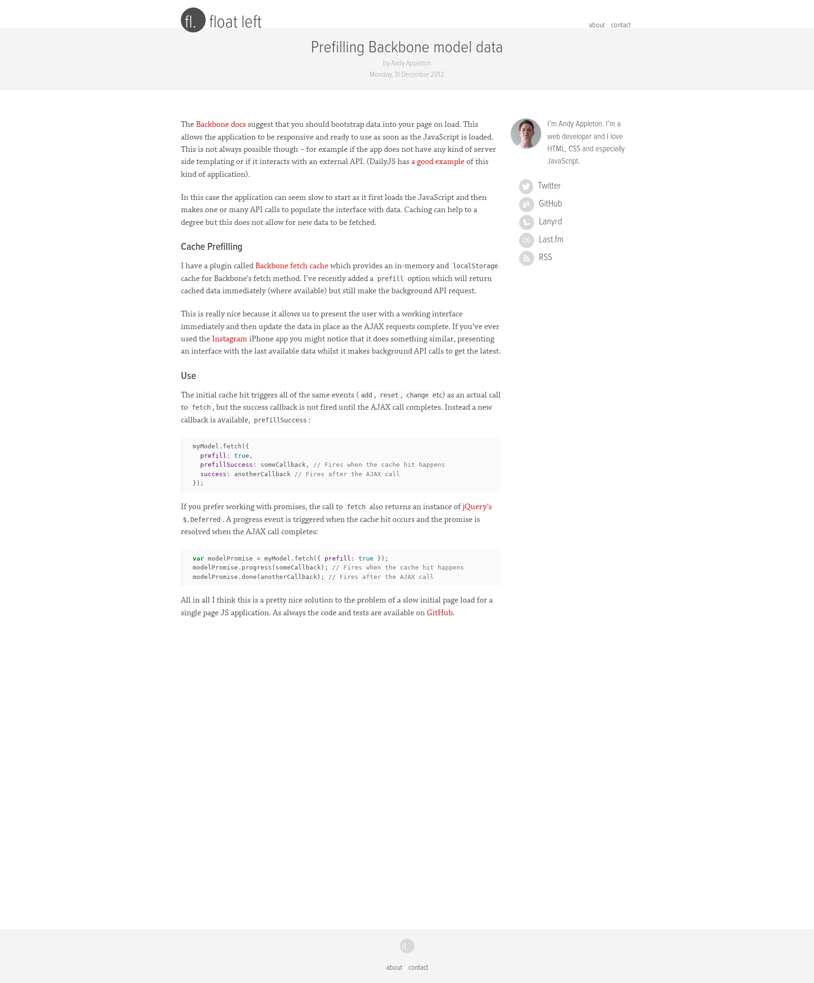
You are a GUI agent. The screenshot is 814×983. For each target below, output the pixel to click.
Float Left (235, 22)
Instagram (229, 339)
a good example (437, 162)
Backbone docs (221, 124)
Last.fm (551, 240)
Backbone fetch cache (291, 266)
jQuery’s (477, 507)
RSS (545, 258)
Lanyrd (550, 222)
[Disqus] (341, 765)
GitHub (440, 613)
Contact (621, 25)
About (597, 25)
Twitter (549, 186)
